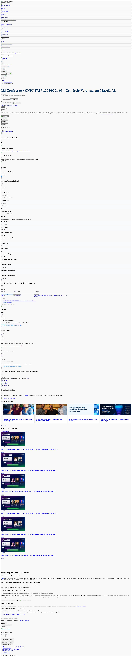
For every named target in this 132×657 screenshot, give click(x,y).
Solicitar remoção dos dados (7, 614)
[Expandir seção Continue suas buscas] (2, 374)
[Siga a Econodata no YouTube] (9, 636)
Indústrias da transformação (6, 44)
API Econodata (4, 27)
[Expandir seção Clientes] (2, 315)
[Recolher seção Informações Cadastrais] (2, 141)
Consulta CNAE (4, 14)
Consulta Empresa (4, 17)
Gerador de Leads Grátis (6, 5)
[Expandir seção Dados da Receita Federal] (2, 184)
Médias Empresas (4, 34)
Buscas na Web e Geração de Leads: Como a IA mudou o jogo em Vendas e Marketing (18, 420)
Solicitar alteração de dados (19, 614)
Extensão (3, 8)
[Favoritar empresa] (2, 126)
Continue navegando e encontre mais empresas (10, 600)
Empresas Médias (7, 648)
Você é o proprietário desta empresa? (10, 105)
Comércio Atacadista (5, 47)
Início (4, 80)
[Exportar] (2, 129)
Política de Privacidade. (80, 606)
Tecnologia (3, 49)
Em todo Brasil (5, 383)
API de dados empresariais (107, 114)
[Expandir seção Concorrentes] (2, 336)
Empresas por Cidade (8, 650)
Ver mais (3, 118)
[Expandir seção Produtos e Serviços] (2, 356)
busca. (28, 378)
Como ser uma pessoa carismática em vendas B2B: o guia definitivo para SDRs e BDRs (49, 420)
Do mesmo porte (5, 385)
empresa (3, 578)
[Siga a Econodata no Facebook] (7, 636)
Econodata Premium (24, 620)
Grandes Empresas (5, 37)
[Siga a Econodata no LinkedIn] (4, 636)
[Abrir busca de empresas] (2, 61)
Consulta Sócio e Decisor (6, 20)
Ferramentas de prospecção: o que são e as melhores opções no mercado (83, 420)
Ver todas (14, 20)
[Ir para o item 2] (2, 495)
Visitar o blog (4, 425)
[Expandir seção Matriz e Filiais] (2, 286)
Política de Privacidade (5, 652)
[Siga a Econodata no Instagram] (2, 636)
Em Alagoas (4, 382)
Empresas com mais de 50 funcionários (11, 649)
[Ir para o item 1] (1, 495)
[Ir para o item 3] (3, 495)
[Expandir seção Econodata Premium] (2, 393)
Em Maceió (4, 380)
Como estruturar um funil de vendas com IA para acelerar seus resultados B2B (115, 420)
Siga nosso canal (5, 431)
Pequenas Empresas (5, 31)
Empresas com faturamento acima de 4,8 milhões (13, 646)
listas (12, 378)
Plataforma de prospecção (6, 24)
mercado (27, 395)
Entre (2, 54)
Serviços (2, 41)
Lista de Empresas (4, 11)
